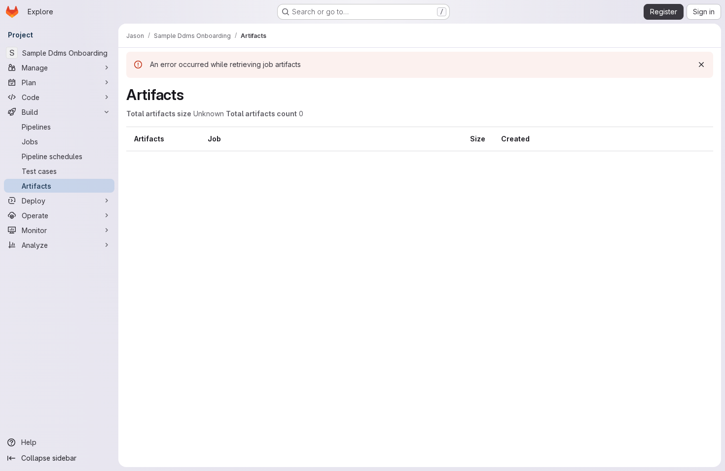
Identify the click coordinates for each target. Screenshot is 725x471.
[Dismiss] (701, 64)
